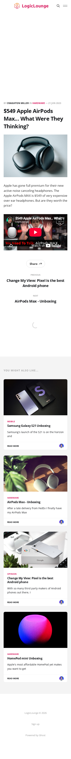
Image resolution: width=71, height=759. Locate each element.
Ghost (42, 735)
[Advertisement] (35, 49)
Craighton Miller (18, 103)
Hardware (38, 103)
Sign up (35, 724)
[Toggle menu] (65, 6)
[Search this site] (58, 6)
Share (34, 264)
